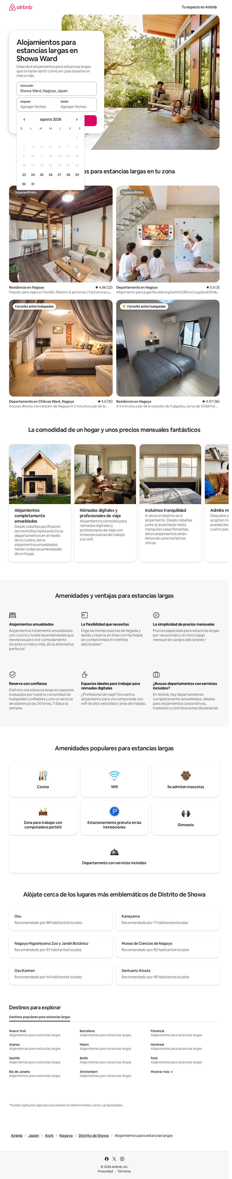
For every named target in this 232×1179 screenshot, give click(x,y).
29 (77, 175)
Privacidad (105, 1171)
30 (24, 184)
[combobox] (56, 90)
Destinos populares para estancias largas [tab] (39, 1017)
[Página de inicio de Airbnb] (20, 7)
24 (33, 175)
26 (50, 175)
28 (68, 175)
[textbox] (36, 106)
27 (59, 175)
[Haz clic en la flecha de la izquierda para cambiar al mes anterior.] (24, 119)
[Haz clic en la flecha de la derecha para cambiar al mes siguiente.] (76, 119)
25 (42, 175)
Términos (124, 1171)
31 (32, 184)
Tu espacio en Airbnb (199, 7)
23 (24, 175)
